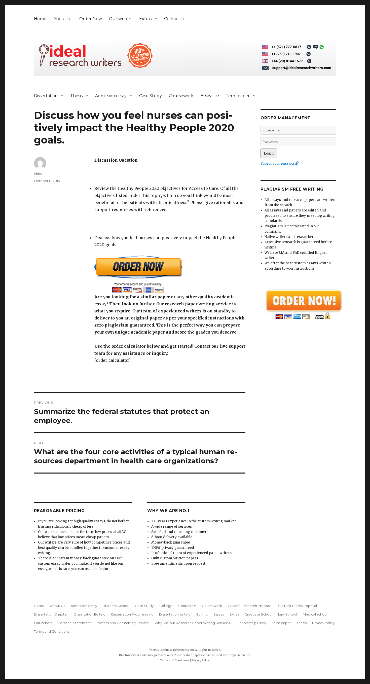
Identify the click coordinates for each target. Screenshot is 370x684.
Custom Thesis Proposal (297, 606)
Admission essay (111, 95)
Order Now (90, 18)
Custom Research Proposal (250, 606)
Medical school (315, 614)
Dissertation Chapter (51, 614)
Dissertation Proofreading (132, 614)
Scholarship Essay (251, 623)
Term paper (238, 95)
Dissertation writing (175, 614)
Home (40, 18)
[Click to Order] (169, 274)
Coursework (181, 95)
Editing (202, 614)
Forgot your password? (280, 163)
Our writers (120, 18)
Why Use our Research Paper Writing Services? (193, 623)
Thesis (76, 95)
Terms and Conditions (51, 631)
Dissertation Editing (89, 614)
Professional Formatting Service (123, 623)
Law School (287, 614)
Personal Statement (74, 623)
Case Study (150, 95)
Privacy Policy (323, 623)
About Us (62, 18)
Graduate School (258, 614)
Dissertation (46, 95)
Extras (145, 18)
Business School (116, 606)
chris (38, 174)
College (165, 606)
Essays (207, 95)
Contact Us (175, 18)
